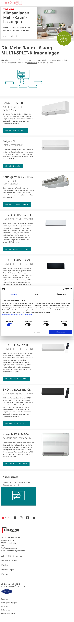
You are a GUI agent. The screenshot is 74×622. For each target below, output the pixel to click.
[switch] (28, 324)
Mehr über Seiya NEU (12, 166)
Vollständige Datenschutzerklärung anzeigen (17, 314)
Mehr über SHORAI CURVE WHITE (16, 249)
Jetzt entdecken (9, 36)
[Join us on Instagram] (21, 517)
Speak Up (4, 599)
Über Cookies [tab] (61, 294)
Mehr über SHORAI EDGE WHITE (16, 379)
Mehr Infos (18, 490)
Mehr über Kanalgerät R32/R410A (17, 204)
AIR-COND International (12, 556)
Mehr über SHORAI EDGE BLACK (16, 423)
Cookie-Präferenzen (8, 613)
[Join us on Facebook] (15, 517)
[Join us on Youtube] (34, 517)
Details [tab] (37, 294)
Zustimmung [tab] (13, 294)
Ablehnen (37, 332)
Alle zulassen (60, 332)
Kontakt (5, 574)
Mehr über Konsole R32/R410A (16, 464)
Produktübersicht (9, 560)
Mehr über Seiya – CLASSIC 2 (15, 130)
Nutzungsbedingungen (9, 602)
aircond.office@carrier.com (16, 550)
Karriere (4, 565)
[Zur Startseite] (11, 3)
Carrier (23, 586)
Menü (70, 2)
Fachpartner (32, 63)
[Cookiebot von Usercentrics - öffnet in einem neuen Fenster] (64, 289)
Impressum (5, 606)
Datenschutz (5, 610)
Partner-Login (7, 569)
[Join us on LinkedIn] (27, 517)
